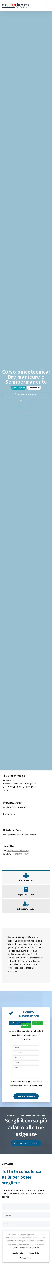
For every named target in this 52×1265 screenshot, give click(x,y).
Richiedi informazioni (27, 394)
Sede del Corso (14, 830)
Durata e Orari (14, 802)
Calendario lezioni (15, 775)
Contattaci (9, 846)
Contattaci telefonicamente (20, 1023)
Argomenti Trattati (26, 895)
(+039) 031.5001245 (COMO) (18, 851)
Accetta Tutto (17, 1253)
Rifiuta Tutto (34, 1253)
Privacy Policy (35, 1086)
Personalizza (25, 1258)
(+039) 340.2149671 (21, 854)
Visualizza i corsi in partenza (26, 1143)
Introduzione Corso (26, 880)
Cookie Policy (18, 1248)
